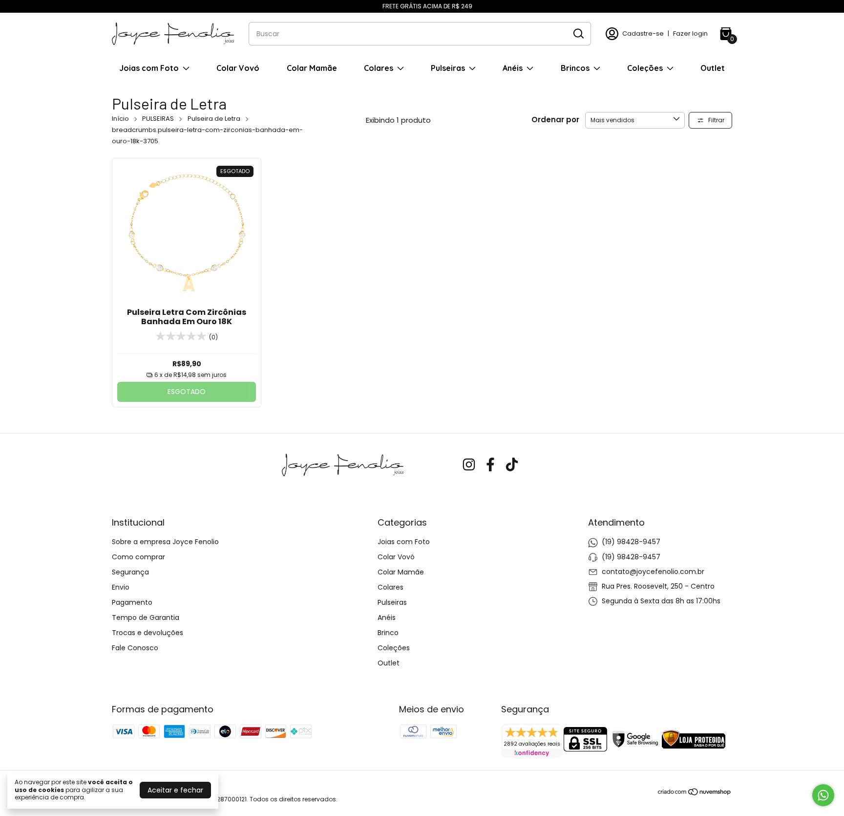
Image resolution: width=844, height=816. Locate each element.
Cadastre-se (643, 33)
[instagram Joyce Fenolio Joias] (469, 465)
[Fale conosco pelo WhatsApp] (823, 795)
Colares (378, 68)
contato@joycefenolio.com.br (653, 571)
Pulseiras (448, 68)
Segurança (130, 572)
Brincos (575, 68)
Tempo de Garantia (145, 617)
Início (120, 118)
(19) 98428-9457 (631, 542)
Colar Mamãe (312, 68)
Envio (120, 587)
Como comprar (138, 557)
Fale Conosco (135, 648)
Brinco (388, 633)
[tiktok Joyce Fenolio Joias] (512, 465)
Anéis (513, 68)
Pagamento (132, 602)
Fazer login (690, 33)
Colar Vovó (237, 68)
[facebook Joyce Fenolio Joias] (490, 465)
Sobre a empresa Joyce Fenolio (165, 542)
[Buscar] (578, 33)
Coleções (645, 68)
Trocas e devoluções (147, 633)
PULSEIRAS (158, 118)
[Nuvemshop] (694, 793)
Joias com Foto (149, 68)
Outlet (712, 68)
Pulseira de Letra (214, 118)
